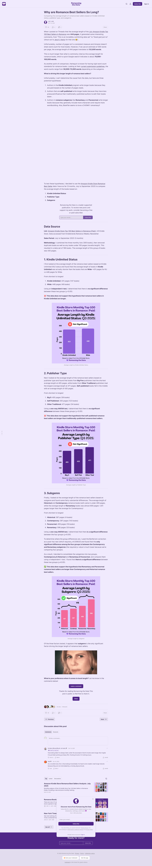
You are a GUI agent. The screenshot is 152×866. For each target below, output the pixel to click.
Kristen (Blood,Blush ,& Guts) (57, 748)
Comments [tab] (48, 732)
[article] (76, 789)
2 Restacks (64, 707)
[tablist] (51, 732)
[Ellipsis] (107, 748)
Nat (49, 761)
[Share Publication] (130, 4)
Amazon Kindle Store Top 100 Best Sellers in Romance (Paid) (72, 231)
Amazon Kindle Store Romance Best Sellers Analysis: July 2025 (67, 785)
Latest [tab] (50, 778)
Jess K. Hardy (59, 40)
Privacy (77, 853)
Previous (51, 719)
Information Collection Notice (75, 829)
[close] (92, 799)
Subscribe (137, 4)
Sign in (146, 4)
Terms (82, 853)
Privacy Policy (89, 829)
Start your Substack (71, 858)
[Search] (126, 4)
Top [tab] (46, 778)
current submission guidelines (93, 66)
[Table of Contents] (2, 433)
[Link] (41, 226)
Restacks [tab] (55, 732)
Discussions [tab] (57, 778)
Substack (67, 862)
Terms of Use (84, 828)
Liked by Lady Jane (54, 750)
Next (102, 719)
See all (47, 827)
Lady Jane (51, 21)
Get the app (84, 858)
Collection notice (90, 853)
